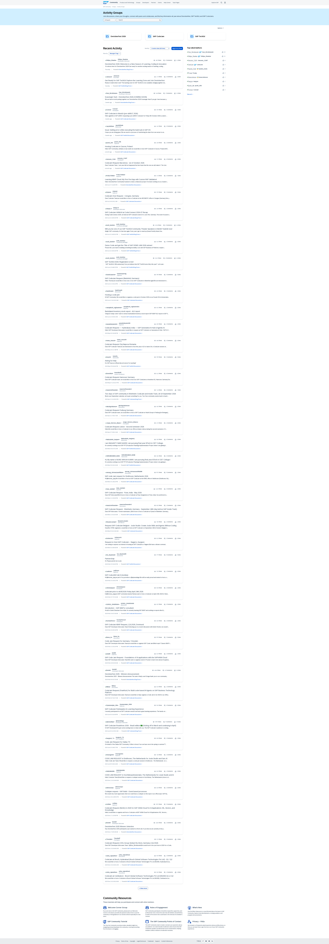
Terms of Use (124, 941)
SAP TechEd (200, 36)
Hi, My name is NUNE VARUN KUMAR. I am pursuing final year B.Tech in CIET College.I (137, 460)
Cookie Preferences (166, 941)
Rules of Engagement (159, 907)
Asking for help (110, 361)
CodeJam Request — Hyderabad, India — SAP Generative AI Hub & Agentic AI (135, 328)
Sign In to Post (177, 48)
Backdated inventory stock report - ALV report (122, 311)
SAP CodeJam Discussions (128, 119)
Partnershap (109, 559)
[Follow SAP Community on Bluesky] (206, 941)
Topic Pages (176, 2)
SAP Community (107, 6)
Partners (153, 2)
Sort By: (147, 48)
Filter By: (105, 53)
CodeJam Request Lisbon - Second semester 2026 (124, 427)
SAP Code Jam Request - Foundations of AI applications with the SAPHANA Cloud (136, 657)
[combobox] (139, 20)
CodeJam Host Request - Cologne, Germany (122, 196)
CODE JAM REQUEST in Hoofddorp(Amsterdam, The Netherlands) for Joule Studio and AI (139, 775)
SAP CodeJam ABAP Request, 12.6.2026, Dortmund (124, 624)
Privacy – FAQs (199, 921)
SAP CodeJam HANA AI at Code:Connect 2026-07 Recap (126, 212)
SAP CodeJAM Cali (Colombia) (116, 575)
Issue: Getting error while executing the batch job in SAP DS (128, 130)
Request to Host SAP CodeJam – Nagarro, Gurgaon (124, 542)
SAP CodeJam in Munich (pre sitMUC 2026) (121, 113)
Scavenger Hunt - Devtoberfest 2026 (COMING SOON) (126, 97)
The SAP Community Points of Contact (165, 921)
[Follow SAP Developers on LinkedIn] (212, 941)
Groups (138, 2)
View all (189, 94)
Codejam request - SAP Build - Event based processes (126, 791)
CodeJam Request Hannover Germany (120, 377)
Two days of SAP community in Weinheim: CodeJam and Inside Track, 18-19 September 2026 (140, 394)
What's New (197, 907)
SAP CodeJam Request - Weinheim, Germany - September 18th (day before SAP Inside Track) (141, 509)
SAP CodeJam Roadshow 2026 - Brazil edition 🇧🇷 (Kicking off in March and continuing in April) (140, 725)
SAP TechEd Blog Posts (124, 86)
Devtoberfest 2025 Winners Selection (119, 826)
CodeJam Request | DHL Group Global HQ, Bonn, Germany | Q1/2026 (131, 843)
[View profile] (110, 60)
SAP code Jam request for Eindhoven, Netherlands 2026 (126, 476)
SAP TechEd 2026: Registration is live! (119, 262)
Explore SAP (215, 2)
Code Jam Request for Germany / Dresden (121, 641)
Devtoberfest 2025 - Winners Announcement (122, 674)
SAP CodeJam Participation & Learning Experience (124, 709)
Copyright (132, 941)
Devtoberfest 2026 (118, 36)
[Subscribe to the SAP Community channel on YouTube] (209, 941)
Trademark (151, 941)
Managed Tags (114, 53)
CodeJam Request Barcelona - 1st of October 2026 (124, 163)
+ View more (143, 888)
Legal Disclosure (141, 941)
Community (114, 2)
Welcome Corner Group (117, 907)
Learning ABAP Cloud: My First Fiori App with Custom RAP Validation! (131, 179)
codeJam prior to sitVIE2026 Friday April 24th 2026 (124, 592)
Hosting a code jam (112, 295)
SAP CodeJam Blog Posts (134, 218)
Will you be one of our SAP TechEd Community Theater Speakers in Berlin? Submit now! (138, 229)
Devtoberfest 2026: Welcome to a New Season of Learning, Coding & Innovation (135, 64)
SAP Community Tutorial (117, 921)
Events (160, 2)
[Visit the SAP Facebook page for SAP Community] (203, 941)
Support (157, 941)
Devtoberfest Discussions (133, 185)
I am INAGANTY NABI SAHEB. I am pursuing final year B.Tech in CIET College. (134, 443)
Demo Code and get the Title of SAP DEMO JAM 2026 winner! (128, 245)
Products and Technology (127, 2)
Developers (145, 2)
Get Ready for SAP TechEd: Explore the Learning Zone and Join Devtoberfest (135, 80)
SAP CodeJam (158, 36)
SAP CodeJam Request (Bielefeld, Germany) (122, 278)
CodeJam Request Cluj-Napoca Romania (120, 344)
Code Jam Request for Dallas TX (117, 742)
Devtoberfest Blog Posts (126, 69)
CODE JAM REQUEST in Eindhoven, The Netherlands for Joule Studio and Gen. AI (136, 758)
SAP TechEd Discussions (127, 135)
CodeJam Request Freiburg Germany (119, 410)
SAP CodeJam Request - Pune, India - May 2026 (123, 493)
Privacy (118, 941)
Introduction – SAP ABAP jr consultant (119, 608)
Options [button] (220, 28)
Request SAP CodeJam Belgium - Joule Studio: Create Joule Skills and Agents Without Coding (140, 526)
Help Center (167, 2)
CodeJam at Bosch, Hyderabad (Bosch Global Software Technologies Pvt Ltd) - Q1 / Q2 (138, 859)
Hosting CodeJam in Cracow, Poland (119, 146)
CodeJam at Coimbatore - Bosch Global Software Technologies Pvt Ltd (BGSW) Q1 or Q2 (139, 876)
